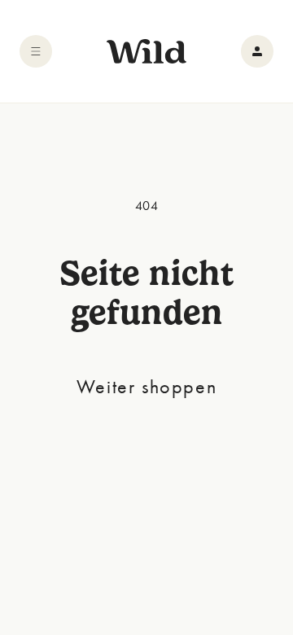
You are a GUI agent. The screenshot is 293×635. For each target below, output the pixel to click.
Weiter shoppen (146, 386)
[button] (36, 51)
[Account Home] (257, 51)
